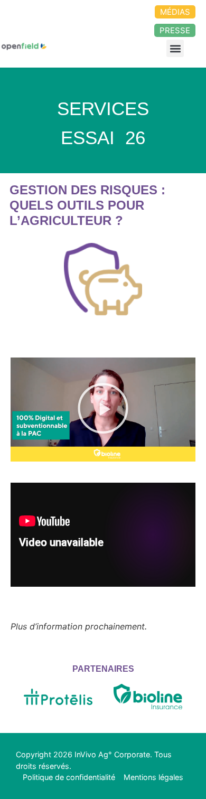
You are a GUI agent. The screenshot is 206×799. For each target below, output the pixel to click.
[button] (175, 48)
